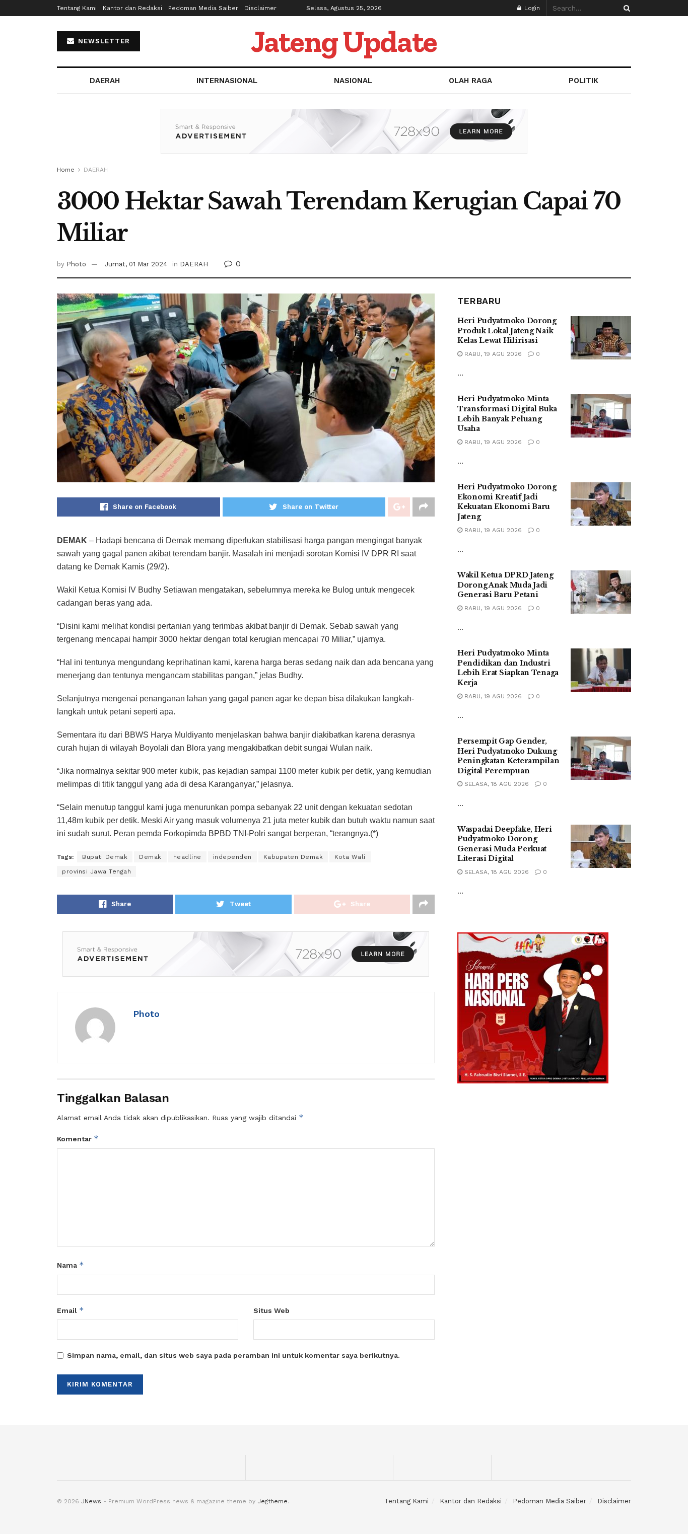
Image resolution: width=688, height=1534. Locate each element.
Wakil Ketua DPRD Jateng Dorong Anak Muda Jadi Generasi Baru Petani (505, 584)
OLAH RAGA (470, 80)
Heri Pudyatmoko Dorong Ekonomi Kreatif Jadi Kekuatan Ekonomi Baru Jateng (507, 501)
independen (232, 856)
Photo (76, 264)
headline (187, 856)
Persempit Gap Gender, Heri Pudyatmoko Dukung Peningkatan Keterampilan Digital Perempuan (508, 756)
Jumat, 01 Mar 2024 (136, 264)
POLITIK (583, 80)
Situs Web (271, 1310)
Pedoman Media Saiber (203, 8)
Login (531, 8)
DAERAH (105, 80)
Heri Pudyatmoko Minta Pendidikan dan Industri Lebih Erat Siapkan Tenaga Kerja (508, 667)
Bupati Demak (104, 856)
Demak (150, 856)
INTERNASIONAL (226, 80)
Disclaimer (260, 8)
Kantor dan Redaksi (132, 8)
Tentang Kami (77, 8)
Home (66, 169)
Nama (70, 1265)
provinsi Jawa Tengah (96, 871)
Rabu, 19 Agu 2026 (492, 353)
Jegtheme (272, 1501)
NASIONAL (353, 80)
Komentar (78, 1138)
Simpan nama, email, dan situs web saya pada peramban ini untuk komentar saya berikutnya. (233, 1355)
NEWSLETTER (103, 41)
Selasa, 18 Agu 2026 (495, 783)
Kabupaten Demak (293, 856)
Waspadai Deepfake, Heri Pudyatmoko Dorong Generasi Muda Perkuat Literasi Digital (504, 844)
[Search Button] (625, 8)
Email (70, 1310)
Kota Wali (350, 856)
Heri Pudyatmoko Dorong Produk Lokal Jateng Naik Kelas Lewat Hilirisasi (507, 330)
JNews (91, 1501)
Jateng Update (344, 41)
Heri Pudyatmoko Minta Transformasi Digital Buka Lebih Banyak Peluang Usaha (507, 413)
